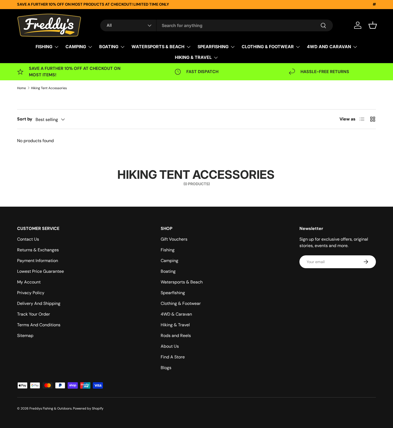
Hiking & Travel (175, 325)
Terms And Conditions (38, 325)
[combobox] (216, 25)
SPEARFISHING (213, 46)
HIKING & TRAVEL (193, 57)
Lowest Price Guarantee (40, 271)
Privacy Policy (30, 293)
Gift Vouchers (174, 239)
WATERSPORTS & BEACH (158, 46)
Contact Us (28, 239)
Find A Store (173, 357)
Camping (169, 260)
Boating (168, 271)
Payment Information (37, 260)
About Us (170, 346)
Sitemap (25, 335)
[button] (373, 25)
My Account (29, 282)
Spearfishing (173, 293)
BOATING (108, 46)
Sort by (24, 119)
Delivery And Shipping (38, 303)
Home (21, 88)
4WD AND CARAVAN (329, 46)
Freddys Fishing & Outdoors (50, 408)
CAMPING (76, 46)
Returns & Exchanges (38, 250)
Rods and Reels (176, 335)
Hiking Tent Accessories (49, 88)
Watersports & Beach (182, 282)
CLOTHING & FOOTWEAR (268, 46)
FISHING (44, 46)
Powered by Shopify (88, 408)
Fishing (168, 250)
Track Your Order (33, 314)
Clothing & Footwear (181, 303)
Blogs (166, 367)
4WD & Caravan (176, 314)
